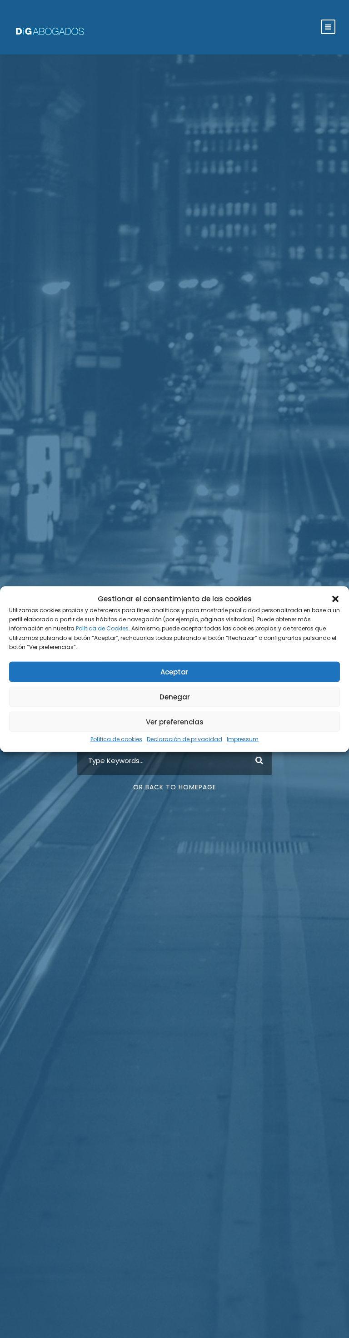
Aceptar (174, 672)
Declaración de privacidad (184, 739)
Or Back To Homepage (174, 787)
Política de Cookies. (103, 628)
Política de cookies (116, 739)
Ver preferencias (175, 722)
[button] (335, 598)
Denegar (175, 697)
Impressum (243, 739)
